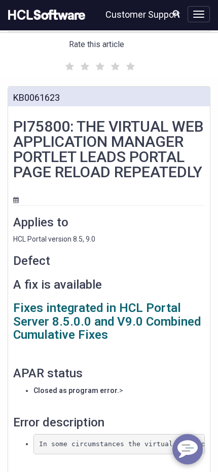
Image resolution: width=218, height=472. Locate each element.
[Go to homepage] (44, 15)
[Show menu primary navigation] (199, 14)
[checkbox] (68, 64)
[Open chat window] (187, 449)
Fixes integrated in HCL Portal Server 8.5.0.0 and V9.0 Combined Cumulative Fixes (107, 321)
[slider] (98, 65)
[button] (176, 13)
